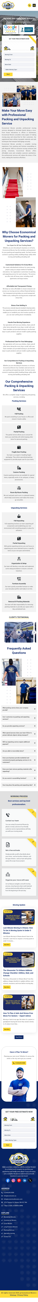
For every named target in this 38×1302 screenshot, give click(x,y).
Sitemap (13, 1295)
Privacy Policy (23, 1295)
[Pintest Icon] (19, 1180)
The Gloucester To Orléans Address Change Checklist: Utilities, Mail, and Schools (18, 973)
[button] (34, 5)
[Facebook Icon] (8, 1180)
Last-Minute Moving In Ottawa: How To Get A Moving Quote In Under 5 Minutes (18, 930)
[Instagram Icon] (13, 1180)
